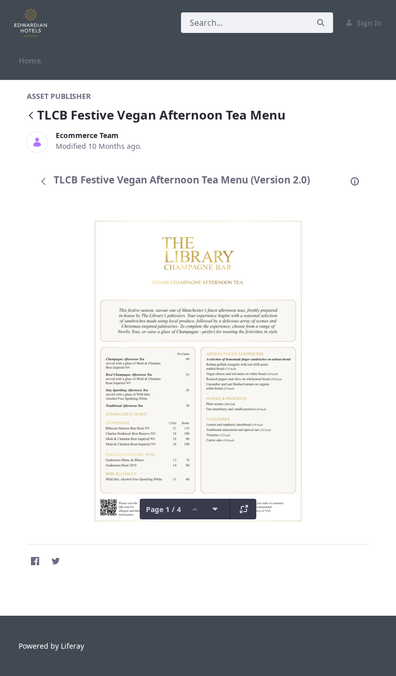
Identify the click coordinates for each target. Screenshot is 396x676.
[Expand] (244, 509)
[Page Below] (215, 509)
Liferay (72, 646)
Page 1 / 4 (163, 509)
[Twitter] (55, 561)
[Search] (320, 22)
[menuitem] (29, 60)
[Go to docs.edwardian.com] (32, 22)
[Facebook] (35, 561)
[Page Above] (195, 509)
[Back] (31, 116)
